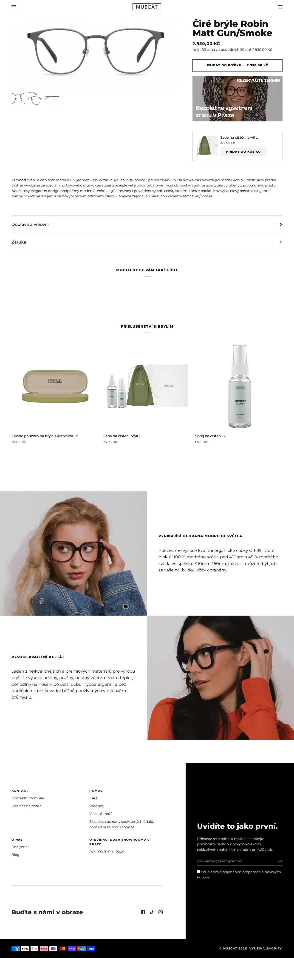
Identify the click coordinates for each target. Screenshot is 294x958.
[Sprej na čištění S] (239, 386)
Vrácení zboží (100, 814)
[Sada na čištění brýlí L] (147, 386)
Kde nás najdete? (26, 806)
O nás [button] (17, 839)
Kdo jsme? (20, 847)
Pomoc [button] (96, 790)
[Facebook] (143, 912)
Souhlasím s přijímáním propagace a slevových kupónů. (239, 874)
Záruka (18, 242)
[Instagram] (160, 912)
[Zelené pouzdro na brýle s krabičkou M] (55, 386)
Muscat (230, 948)
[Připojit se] (276, 861)
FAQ (93, 798)
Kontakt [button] (19, 790)
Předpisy (96, 806)
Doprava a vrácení (30, 224)
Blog (15, 855)
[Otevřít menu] (18, 7)
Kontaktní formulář (27, 798)
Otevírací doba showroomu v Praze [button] (119, 842)
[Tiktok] (152, 912)
